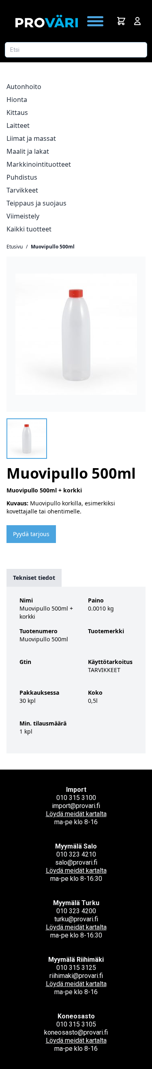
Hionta (16, 99)
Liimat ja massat (31, 138)
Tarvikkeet (22, 190)
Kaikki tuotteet (28, 229)
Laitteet (18, 125)
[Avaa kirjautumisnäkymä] (137, 21)
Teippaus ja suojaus (36, 203)
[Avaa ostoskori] (121, 21)
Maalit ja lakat (27, 151)
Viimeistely (22, 216)
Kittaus (17, 112)
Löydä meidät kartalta (76, 814)
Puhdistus (21, 177)
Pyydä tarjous (31, 534)
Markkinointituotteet (38, 164)
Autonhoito (23, 86)
